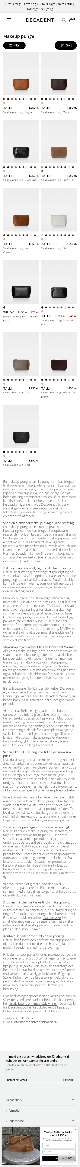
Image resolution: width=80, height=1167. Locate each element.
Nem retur (65, 4)
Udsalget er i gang (40, 9)
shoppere (39, 925)
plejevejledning (62, 771)
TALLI (7, 108)
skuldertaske (52, 917)
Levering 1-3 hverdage (39, 4)
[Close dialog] (75, 1129)
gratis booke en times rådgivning (33, 1003)
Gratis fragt (13, 4)
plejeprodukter (64, 790)
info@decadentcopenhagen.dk (35, 1022)
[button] (9, 20)
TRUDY (8, 312)
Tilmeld (68, 1080)
